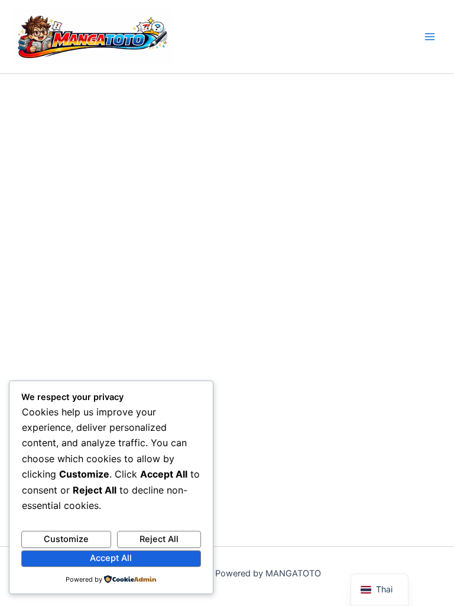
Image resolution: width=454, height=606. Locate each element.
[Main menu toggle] (429, 36)
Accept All (111, 558)
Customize (66, 539)
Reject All (159, 539)
